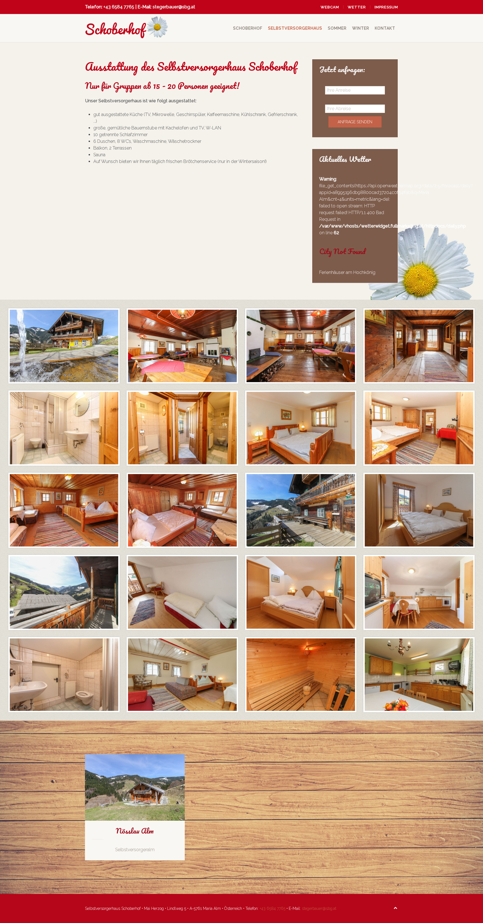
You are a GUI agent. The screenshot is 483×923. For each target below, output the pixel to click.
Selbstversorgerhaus (295, 28)
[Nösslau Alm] (134, 807)
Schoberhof (247, 28)
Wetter (357, 7)
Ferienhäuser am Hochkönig (347, 272)
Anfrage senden (355, 122)
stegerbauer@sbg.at (174, 7)
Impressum (386, 7)
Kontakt (385, 28)
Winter (360, 28)
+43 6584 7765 (118, 7)
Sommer (337, 28)
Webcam (330, 7)
